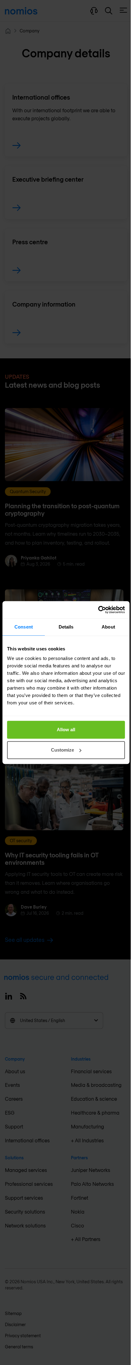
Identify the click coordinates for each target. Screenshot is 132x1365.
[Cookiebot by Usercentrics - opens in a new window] (98, 610)
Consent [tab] (23, 626)
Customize (62, 750)
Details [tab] (66, 626)
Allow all (66, 729)
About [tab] (108, 626)
